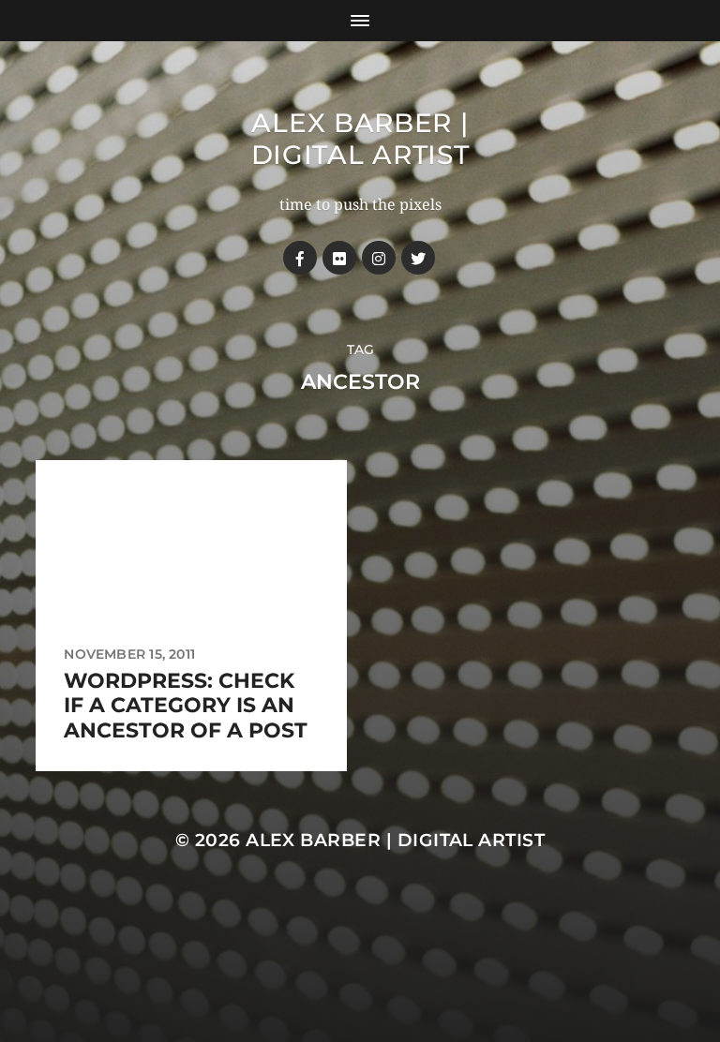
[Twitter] (418, 258)
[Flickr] (339, 258)
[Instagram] (379, 258)
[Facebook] (300, 258)
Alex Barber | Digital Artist (360, 139)
